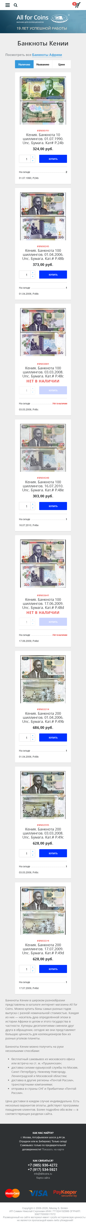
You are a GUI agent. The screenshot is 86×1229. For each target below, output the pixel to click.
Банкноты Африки (47, 54)
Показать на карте (53, 1149)
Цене (61, 64)
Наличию (24, 64)
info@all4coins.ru (43, 1173)
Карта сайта (43, 1177)
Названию (42, 64)
